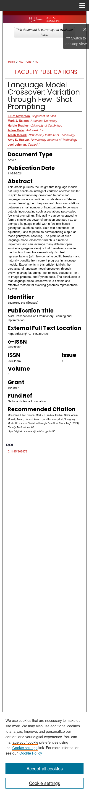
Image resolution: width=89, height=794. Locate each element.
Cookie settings (24, 747)
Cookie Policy (30, 753)
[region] (44, 753)
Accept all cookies (44, 768)
